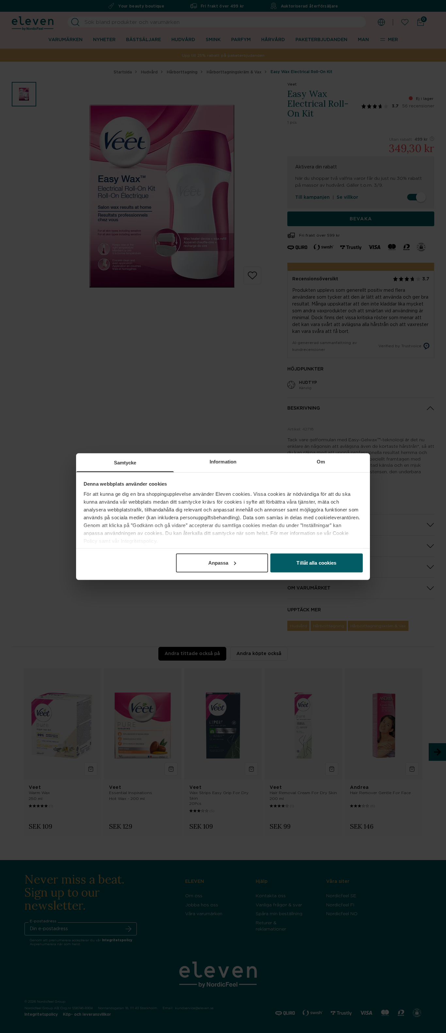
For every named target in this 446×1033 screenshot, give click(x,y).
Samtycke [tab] (125, 462)
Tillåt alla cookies (316, 562)
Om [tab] (321, 461)
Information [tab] (223, 461)
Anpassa (218, 562)
